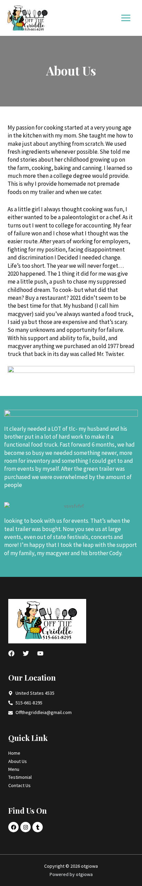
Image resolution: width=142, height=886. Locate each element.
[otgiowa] (27, 18)
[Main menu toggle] (125, 18)
